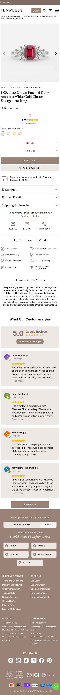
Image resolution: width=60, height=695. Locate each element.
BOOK (36, 11)
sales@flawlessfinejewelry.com (15, 626)
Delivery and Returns (12, 585)
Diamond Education (11, 609)
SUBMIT (48, 525)
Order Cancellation (11, 589)
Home (3, 16)
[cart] (50, 10)
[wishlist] (45, 10)
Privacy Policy (9, 605)
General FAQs (9, 601)
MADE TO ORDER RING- (21, 88)
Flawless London (39, 593)
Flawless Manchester (41, 597)
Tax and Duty (8, 593)
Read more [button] (18, 381)
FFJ (51, 691)
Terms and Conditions (12, 581)
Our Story (35, 581)
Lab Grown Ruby (14, 16)
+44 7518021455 (9, 623)
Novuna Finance (10, 597)
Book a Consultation (40, 589)
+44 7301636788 (38, 623)
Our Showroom (38, 585)
